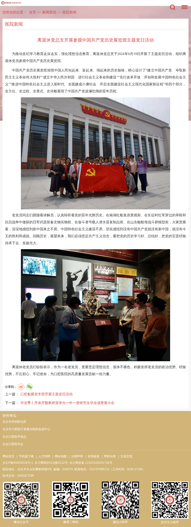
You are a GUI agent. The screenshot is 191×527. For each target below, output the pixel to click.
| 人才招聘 (42, 456)
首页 (32, 12)
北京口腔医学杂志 (14, 436)
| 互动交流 (124, 456)
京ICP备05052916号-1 (17, 463)
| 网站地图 (59, 456)
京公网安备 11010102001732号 (90, 463)
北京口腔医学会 (12, 444)
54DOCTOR (25, 475)
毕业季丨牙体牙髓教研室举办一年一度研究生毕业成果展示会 (67, 403)
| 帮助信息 (108, 456)
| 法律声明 (75, 456)
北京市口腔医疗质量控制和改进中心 (26, 429)
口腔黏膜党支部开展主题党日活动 (46, 394)
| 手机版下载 (24, 456)
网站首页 (8, 456)
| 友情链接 (91, 456)
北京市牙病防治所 (14, 421)
